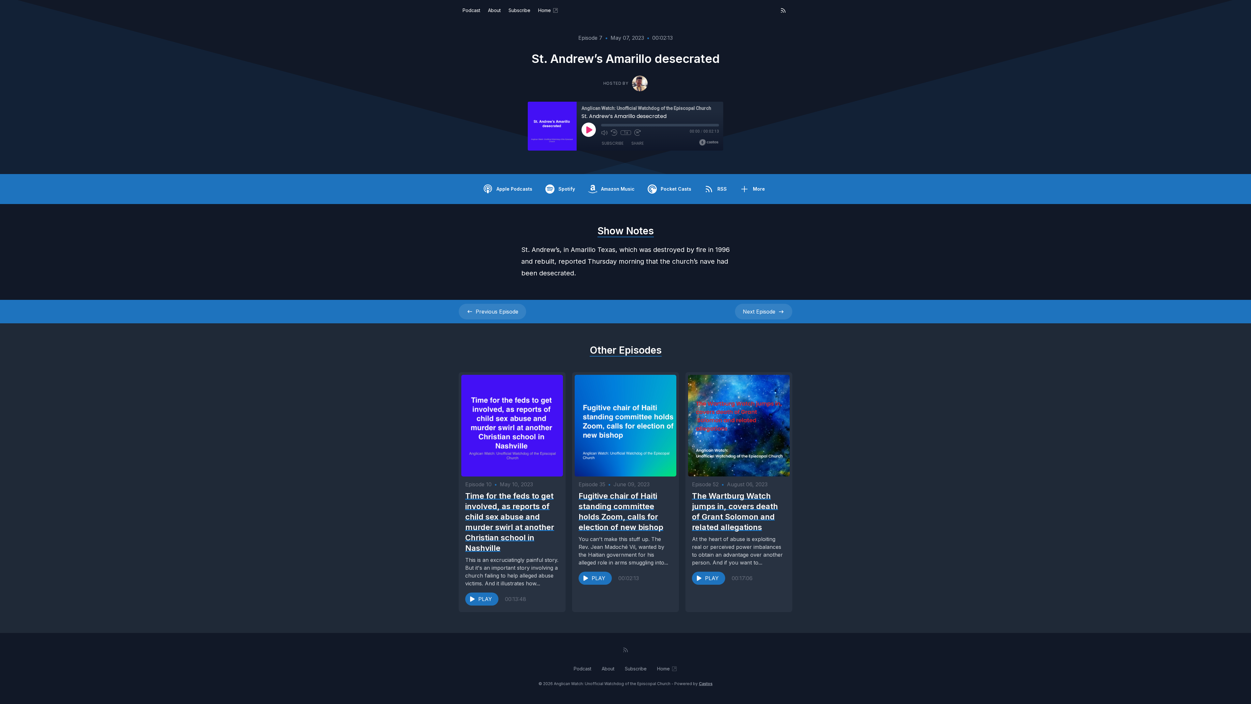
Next (759, 311)
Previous (497, 311)
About (494, 10)
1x (626, 132)
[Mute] (604, 133)
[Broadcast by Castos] (708, 142)
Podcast (471, 10)
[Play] (589, 130)
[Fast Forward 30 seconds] (637, 132)
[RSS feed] (783, 10)
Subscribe (519, 10)
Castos (705, 683)
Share (637, 143)
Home (544, 10)
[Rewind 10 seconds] (614, 132)
